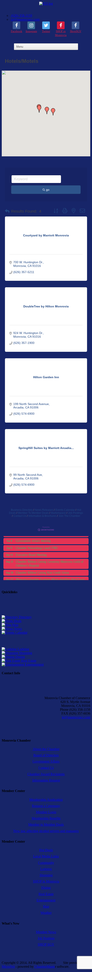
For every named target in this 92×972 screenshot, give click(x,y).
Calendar (20, 632)
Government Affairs (46, 761)
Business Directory (22, 509)
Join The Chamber (69, 515)
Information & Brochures (42, 515)
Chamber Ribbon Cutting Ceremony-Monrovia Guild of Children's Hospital (49, 560)
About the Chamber (46, 749)
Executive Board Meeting (31, 552)
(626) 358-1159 (21, 15)
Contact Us (19, 515)
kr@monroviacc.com (25, 19)
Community (46, 863)
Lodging (23, 649)
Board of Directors (46, 755)
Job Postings (75, 512)
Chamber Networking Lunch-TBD (37, 545)
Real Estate (28, 660)
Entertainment (34, 664)
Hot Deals (46, 850)
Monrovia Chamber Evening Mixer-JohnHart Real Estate (50, 576)
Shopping (25, 653)
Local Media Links (46, 856)
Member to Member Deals (46, 824)
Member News (46, 932)
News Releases (44, 509)
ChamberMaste (44, 966)
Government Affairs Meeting (33, 538)
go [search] (47, 189)
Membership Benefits (46, 818)
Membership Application (46, 799)
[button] (53, 111)
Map (14, 625)
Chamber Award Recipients (46, 774)
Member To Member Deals (33, 512)
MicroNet (8, 966)
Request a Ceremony (46, 806)
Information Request (46, 780)
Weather (46, 913)
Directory (25, 617)
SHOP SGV (46, 944)
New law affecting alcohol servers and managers (46, 831)
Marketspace (58, 512)
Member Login (46, 812)
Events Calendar (65, 509)
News (17, 628)
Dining (20, 657)
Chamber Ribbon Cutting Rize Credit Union (42, 569)
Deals (17, 621)
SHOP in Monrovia (46, 881)
